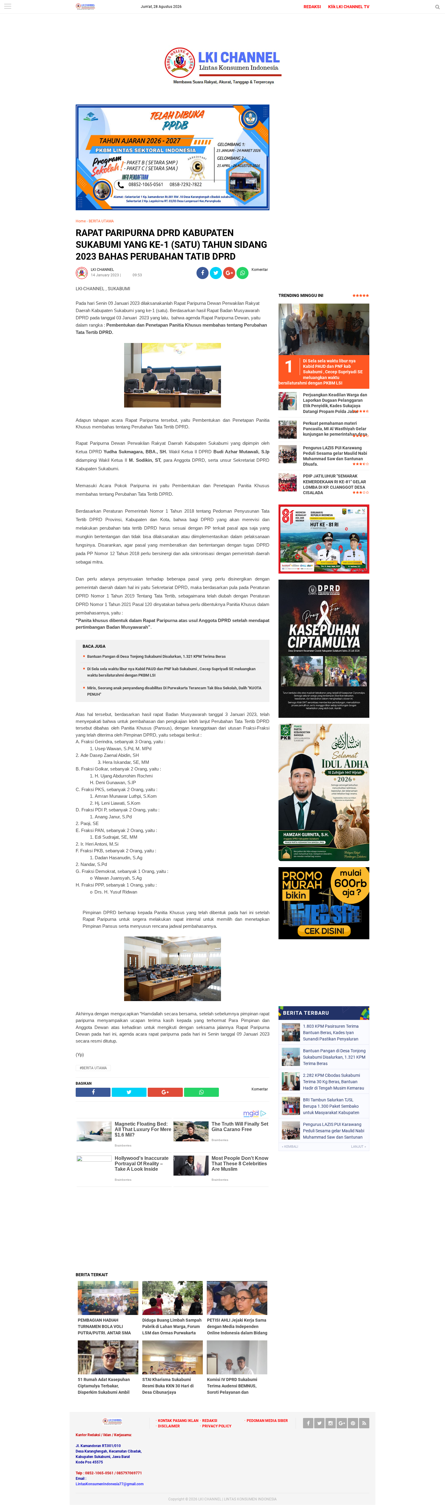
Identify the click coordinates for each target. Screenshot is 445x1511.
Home (81, 221)
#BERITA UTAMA (93, 1068)
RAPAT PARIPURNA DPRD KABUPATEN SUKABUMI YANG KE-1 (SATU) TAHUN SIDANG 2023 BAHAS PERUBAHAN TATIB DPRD (171, 245)
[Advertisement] (172, 1229)
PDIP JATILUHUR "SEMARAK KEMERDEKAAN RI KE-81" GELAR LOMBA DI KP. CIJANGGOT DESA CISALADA (334, 484)
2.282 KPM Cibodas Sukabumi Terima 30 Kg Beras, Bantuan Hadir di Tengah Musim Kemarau (333, 1081)
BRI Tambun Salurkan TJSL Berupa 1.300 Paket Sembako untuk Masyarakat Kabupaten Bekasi (331, 1106)
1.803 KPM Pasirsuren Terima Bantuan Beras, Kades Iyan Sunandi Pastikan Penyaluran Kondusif (331, 1032)
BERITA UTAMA (101, 221)
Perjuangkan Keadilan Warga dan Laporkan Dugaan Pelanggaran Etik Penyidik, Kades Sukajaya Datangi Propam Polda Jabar (335, 403)
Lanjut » (358, 1147)
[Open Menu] (7, 7)
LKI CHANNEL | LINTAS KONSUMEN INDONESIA (237, 1499)
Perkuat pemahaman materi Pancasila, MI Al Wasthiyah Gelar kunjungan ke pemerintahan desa (335, 429)
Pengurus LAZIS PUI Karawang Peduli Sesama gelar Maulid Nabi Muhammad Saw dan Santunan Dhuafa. (335, 456)
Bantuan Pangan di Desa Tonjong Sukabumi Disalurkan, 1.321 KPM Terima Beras (156, 656)
